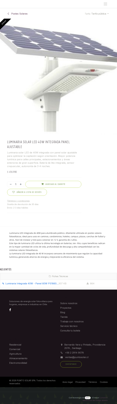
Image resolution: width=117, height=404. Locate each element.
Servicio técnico (68, 326)
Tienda (63, 316)
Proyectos (65, 307)
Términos (92, 382)
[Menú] (105, 4)
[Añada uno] (21, 184)
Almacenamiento (18, 358)
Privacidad (80, 382)
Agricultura (15, 353)
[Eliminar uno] (10, 184)
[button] (96, 13)
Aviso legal (67, 382)
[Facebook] (10, 309)
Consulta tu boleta (70, 330)
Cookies (104, 382)
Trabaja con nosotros (72, 321)
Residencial (15, 344)
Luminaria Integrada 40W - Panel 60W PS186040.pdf (31, 283)
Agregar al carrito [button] (55, 184)
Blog (62, 312)
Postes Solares (19, 13)
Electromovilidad (18, 362)
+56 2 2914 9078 (74, 352)
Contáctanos (70, 364)
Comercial (14, 349)
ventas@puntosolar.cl (76, 357)
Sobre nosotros (68, 303)
